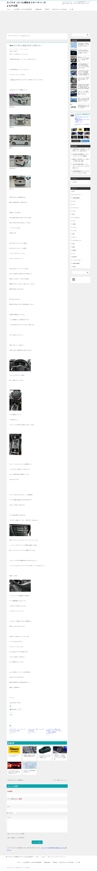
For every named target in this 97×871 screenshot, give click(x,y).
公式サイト (13, 79)
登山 (73, 243)
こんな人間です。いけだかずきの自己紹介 (22, 9)
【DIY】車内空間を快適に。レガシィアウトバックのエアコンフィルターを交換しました (81, 166)
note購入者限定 (76, 263)
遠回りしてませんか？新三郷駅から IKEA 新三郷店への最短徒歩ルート (83, 99)
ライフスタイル (76, 217)
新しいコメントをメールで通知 (16, 833)
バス (73, 253)
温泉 (73, 233)
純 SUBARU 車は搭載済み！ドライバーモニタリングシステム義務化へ (83, 51)
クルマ (15, 51)
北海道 (74, 224)
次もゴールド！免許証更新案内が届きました (29, 771)
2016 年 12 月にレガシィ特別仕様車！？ (16, 780)
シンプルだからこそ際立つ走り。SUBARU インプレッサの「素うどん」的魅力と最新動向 (54, 731)
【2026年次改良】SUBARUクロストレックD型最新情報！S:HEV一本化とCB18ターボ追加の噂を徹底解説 (83, 72)
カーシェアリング (76, 194)
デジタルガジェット (77, 240)
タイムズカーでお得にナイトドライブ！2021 (14, 756)
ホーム (8, 9)
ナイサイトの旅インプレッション (59, 780)
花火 (73, 191)
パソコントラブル (76, 260)
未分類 (74, 266)
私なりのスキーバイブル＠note (59, 9)
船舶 (73, 247)
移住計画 (74, 256)
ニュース (74, 230)
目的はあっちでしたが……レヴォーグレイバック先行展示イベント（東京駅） (83, 59)
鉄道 (73, 214)
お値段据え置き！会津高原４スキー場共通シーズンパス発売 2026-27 (83, 45)
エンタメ (74, 227)
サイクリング (75, 207)
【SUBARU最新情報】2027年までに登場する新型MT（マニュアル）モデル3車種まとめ (83, 66)
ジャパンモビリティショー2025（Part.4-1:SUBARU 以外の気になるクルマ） (14, 772)
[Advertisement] (48, 21)
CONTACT (47, 9)
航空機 (74, 250)
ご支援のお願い (38, 9)
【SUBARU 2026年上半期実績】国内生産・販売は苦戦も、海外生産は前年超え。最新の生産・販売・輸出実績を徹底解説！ (83, 86)
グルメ (74, 220)
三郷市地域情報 (76, 197)
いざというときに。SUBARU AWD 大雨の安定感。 (83, 79)
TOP (20, 856)
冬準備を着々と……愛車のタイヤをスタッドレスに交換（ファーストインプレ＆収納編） (60, 757)
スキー (74, 204)
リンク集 (71, 9)
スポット (74, 237)
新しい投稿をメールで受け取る (16, 837)
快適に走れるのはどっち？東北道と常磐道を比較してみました (83, 106)
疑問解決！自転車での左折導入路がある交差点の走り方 (29, 756)
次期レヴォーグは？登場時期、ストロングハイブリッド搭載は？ (83, 93)
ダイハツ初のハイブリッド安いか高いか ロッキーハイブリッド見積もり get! (45, 756)
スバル (11, 51)
